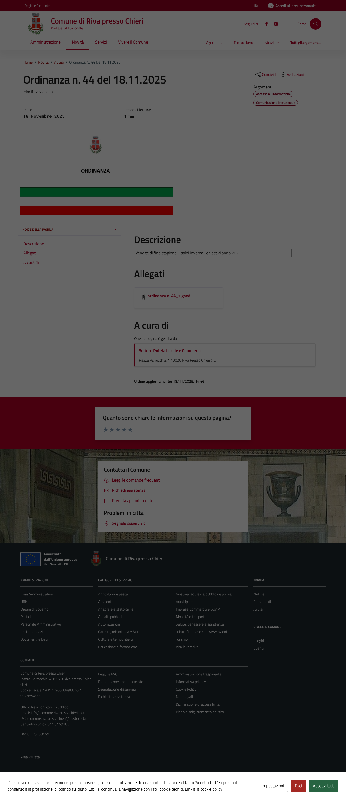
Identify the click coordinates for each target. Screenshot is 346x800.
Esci (298, 786)
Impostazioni (273, 786)
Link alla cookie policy (203, 789)
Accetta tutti (323, 786)
